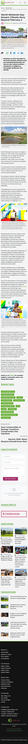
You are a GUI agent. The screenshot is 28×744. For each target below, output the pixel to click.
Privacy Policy (5, 680)
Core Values (5, 656)
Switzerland (12, 409)
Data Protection (6, 686)
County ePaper (5, 700)
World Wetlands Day (8, 391)
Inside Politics (5, 672)
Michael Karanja (8, 23)
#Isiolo (20, 397)
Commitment (5, 658)
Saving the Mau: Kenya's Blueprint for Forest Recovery (18, 606)
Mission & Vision (6, 654)
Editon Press (5, 670)
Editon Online (5, 666)
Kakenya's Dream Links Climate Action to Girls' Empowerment (17, 635)
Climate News (8, 8)
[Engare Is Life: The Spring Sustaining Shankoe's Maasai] (7, 549)
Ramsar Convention (7, 406)
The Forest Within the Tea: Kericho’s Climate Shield (6, 541)
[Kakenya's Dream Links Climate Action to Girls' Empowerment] (7, 572)
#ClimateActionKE (7, 412)
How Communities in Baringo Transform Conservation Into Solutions (11, 430)
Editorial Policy (5, 684)
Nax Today (4, 698)
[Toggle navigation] (25, 2)
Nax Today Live (5, 696)
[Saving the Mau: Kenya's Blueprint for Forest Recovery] (21, 530)
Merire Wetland (6, 400)
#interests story (19, 400)
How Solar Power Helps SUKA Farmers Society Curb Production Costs (20, 583)
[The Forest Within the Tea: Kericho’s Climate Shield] (7, 532)
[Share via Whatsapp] (7, 53)
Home (2, 8)
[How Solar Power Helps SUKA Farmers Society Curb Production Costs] (21, 572)
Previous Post (6, 424)
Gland (3, 409)
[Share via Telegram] (18, 53)
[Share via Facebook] (11, 53)
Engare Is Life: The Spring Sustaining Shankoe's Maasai (6, 558)
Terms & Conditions (7, 682)
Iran (18, 406)
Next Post (23, 436)
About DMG (4, 652)
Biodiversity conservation (9, 414)
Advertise (4, 688)
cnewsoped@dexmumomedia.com (14, 730)
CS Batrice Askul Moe (8, 397)
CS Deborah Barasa (7, 394)
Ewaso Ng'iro (6, 417)
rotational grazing (7, 403)
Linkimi (3, 702)
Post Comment (11, 478)
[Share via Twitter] (14, 53)
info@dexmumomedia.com (9, 709)
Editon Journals (6, 668)
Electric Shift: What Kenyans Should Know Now (14, 440)
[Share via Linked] (22, 53)
